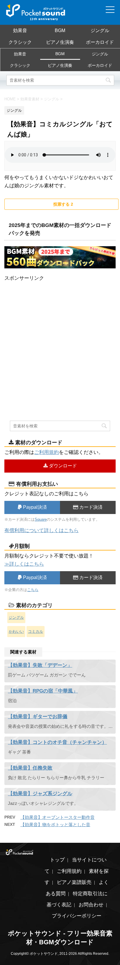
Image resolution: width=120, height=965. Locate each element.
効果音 (20, 30)
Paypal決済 (34, 507)
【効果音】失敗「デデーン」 (40, 665)
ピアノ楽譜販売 (74, 882)
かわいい (16, 631)
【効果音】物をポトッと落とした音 (55, 824)
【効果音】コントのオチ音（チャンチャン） (57, 742)
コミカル (35, 631)
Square (41, 519)
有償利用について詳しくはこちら (41, 530)
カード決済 (90, 507)
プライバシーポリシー (76, 916)
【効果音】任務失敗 (30, 768)
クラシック (20, 42)
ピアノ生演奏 (60, 42)
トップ (57, 860)
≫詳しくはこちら (24, 564)
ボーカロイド (100, 42)
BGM (60, 30)
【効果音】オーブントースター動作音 (57, 817)
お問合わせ (91, 905)
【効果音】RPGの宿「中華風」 (43, 691)
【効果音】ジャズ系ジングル (40, 793)
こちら (32, 590)
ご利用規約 (46, 452)
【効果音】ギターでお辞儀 (37, 716)
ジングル (100, 30)
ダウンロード (62, 465)
